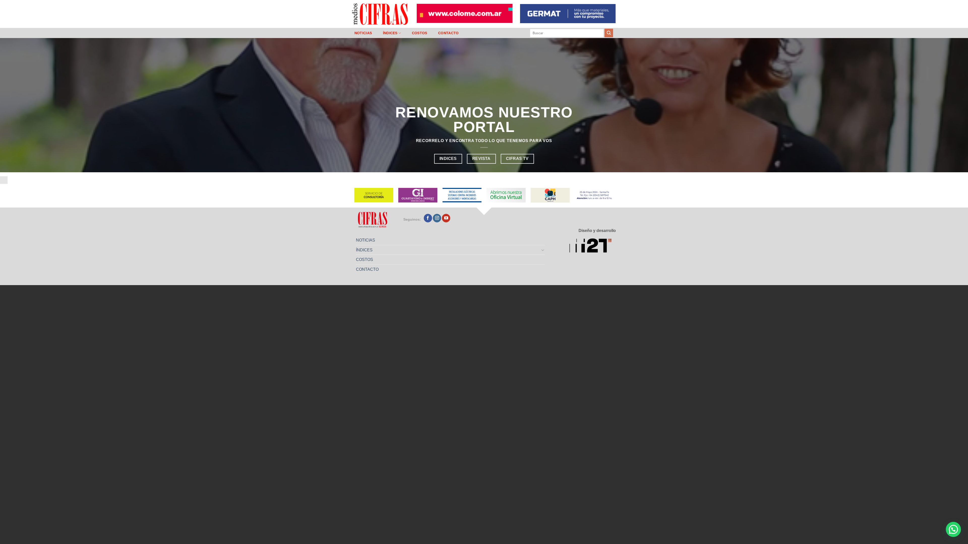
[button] (953, 529)
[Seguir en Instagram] (437, 218)
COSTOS (419, 33)
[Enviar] (608, 33)
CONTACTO (448, 33)
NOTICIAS (363, 33)
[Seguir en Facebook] (428, 218)
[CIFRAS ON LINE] (380, 14)
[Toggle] (543, 250)
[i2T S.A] (592, 246)
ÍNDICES (390, 33)
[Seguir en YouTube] (446, 218)
